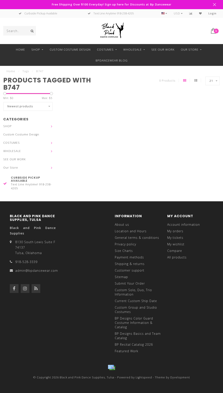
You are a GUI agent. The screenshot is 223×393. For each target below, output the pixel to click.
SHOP (35, 49)
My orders (175, 231)
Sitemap (121, 277)
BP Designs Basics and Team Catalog (138, 335)
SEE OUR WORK (162, 49)
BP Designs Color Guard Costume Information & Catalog (134, 322)
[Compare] (191, 13)
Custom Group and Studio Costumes (136, 309)
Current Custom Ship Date (136, 301)
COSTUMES (105, 49)
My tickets (175, 238)
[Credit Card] (111, 367)
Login (212, 13)
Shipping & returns (130, 264)
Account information (183, 224)
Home (20, 49)
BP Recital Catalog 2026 (134, 344)
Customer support (129, 270)
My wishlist (175, 244)
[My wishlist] (200, 13)
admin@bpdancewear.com (36, 270)
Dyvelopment (180, 377)
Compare (174, 251)
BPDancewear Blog (112, 60)
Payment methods (129, 257)
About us (122, 224)
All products (177, 257)
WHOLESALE (132, 49)
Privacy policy (125, 244)
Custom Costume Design (70, 49)
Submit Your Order (130, 283)
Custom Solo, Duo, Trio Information (133, 292)
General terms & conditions (137, 238)
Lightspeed (144, 377)
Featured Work (126, 351)
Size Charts (124, 251)
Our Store (189, 49)
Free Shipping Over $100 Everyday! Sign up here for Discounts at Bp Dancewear (111, 4)
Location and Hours (131, 231)
